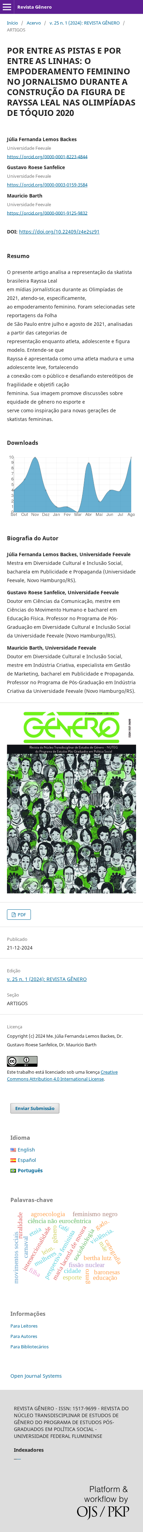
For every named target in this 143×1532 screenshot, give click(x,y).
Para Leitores (23, 1326)
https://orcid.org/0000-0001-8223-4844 (47, 156)
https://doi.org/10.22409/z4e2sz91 (59, 231)
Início (12, 23)
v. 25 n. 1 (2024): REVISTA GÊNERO (85, 23)
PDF (21, 914)
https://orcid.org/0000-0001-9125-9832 (47, 213)
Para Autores (23, 1336)
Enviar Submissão (34, 1108)
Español (27, 1160)
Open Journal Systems (36, 1376)
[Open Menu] (7, 7)
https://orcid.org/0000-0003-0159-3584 (47, 185)
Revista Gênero (34, 7)
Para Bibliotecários (29, 1346)
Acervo (34, 23)
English (26, 1149)
